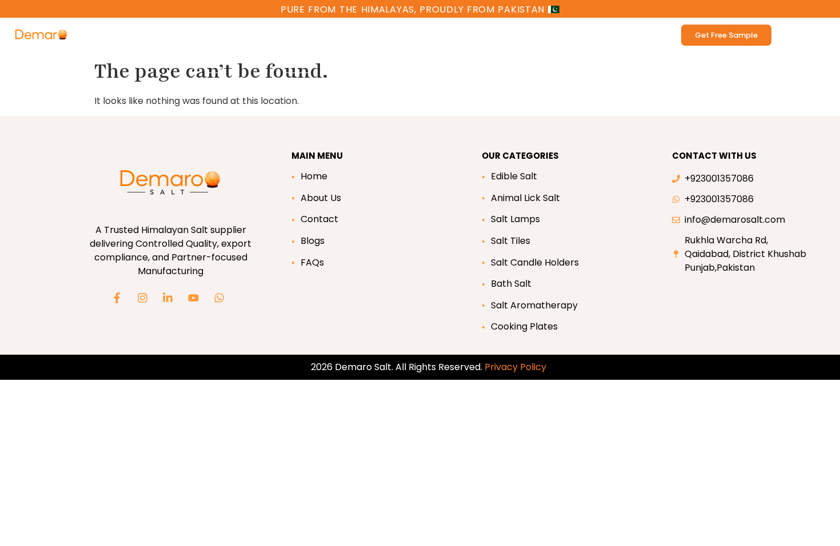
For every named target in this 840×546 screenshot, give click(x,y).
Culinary (376, 34)
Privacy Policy (515, 367)
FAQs (312, 262)
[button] (325, 34)
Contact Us (497, 34)
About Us (321, 197)
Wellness (319, 34)
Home (314, 176)
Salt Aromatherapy (534, 305)
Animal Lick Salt (209, 34)
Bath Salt (271, 34)
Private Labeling (563, 34)
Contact (319, 219)
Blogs (313, 240)
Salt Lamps (515, 219)
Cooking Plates (524, 326)
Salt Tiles (510, 240)
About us (434, 34)
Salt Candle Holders (535, 262)
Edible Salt (144, 34)
